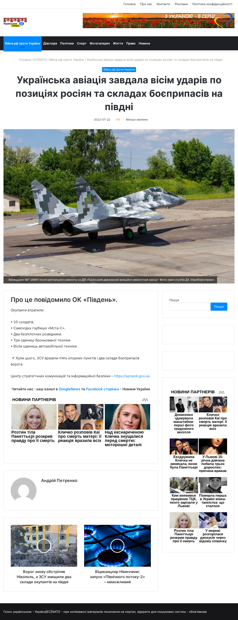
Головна (129, 4)
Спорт (81, 43)
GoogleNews (69, 389)
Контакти (163, 4)
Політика (67, 43)
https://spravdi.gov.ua (131, 376)
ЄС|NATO (40, 59)
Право (131, 43)
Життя (118, 43)
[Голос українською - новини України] (15, 22)
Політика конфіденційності (212, 4)
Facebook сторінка (102, 389)
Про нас (146, 4)
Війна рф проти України (22, 43)
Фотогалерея (100, 43)
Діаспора (50, 43)
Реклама (181, 4)
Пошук (174, 300)
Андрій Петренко (59, 480)
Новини (144, 43)
